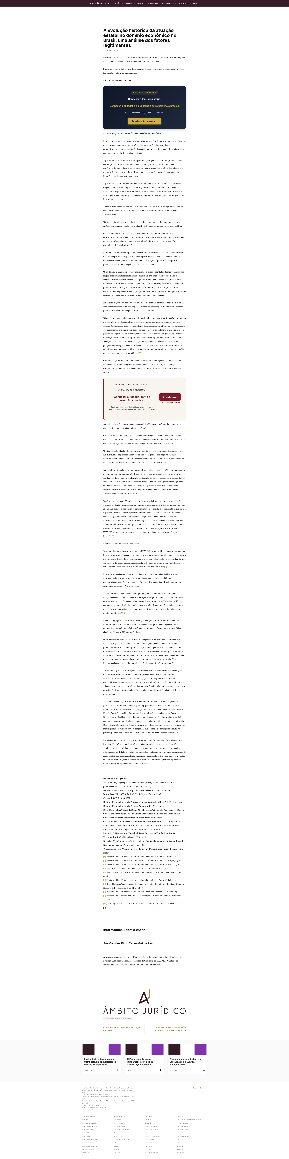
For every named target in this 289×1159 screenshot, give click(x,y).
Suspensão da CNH (151, 1152)
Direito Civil (149, 1123)
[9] (174, 663)
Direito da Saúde (119, 1126)
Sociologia (86, 1152)
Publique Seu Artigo (135, 3)
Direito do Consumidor (121, 1129)
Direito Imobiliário (151, 1133)
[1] (133, 245)
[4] (147, 428)
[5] (169, 462)
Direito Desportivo (88, 1129)
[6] (112, 536)
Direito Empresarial (120, 1133)
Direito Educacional (183, 1129)
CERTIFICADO (153, 3)
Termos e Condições (200, 1088)
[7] (165, 567)
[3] (139, 353)
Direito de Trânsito (182, 1126)
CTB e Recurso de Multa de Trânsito (188, 1120)
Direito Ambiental (120, 1123)
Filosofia (179, 1143)
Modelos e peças (88, 1149)
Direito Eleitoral (87, 1133)
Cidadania (179, 1116)
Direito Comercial (182, 1123)
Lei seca (116, 1146)
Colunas (85, 1120)
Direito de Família (151, 1126)
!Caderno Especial (88, 1116)
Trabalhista (180, 1152)
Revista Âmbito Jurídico (100, 3)
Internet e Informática (89, 1146)
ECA (115, 1143)
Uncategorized (87, 1156)
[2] (168, 295)
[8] (123, 613)
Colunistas (117, 1120)
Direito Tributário (182, 1139)
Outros (147, 1149)
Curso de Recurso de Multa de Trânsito (179, 3)
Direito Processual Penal (122, 1139)
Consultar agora (170, 397)
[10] (177, 733)
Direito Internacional (183, 1133)
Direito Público (150, 1139)
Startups (117, 1152)
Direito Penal (118, 1136)
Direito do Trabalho (151, 1129)
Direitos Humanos (88, 1143)
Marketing (148, 1146)
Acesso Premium (119, 1116)
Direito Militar (87, 1136)
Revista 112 (127, 1019)
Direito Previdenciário (152, 1136)
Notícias (119, 3)
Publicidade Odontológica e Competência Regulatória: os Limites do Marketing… (100, 1062)
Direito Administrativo (112, 1019)
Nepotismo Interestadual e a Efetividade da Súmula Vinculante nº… (185, 1062)
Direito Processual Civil (90, 1139)
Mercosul (179, 1146)
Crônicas (148, 1120)
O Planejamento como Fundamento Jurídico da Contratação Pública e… (140, 1062)
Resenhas (179, 1149)
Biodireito (148, 1116)
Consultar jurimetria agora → (144, 121)
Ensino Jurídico (150, 1143)
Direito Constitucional (89, 1126)
